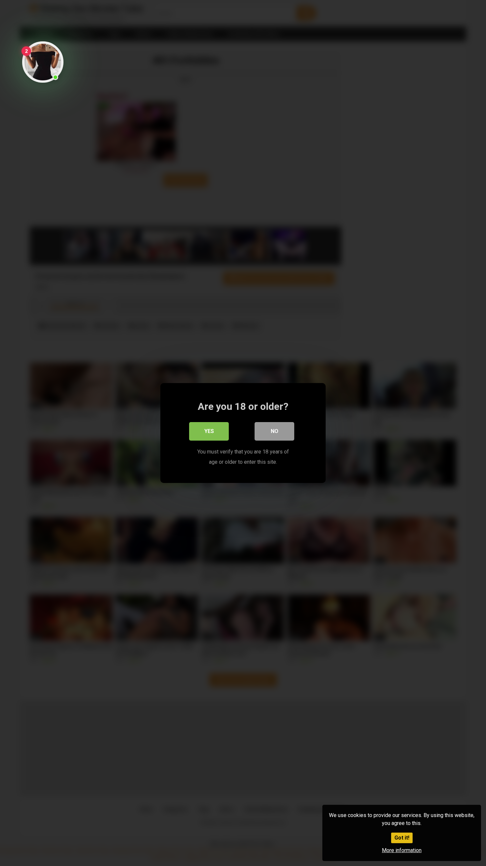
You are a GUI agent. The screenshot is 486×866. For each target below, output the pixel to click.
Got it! (401, 838)
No (274, 431)
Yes (209, 431)
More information (402, 850)
